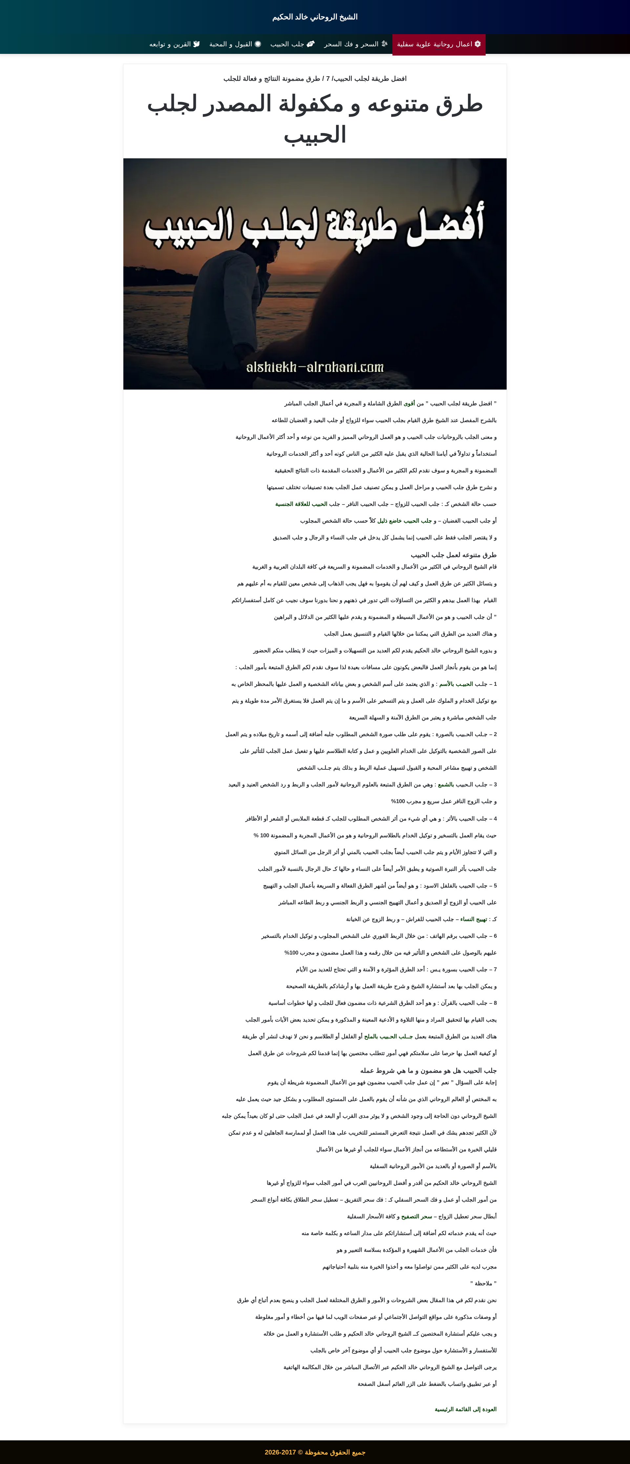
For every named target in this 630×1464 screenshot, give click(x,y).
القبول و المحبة (232, 44)
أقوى (409, 403)
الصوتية (434, 869)
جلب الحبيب (288, 44)
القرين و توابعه (171, 44)
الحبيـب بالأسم (456, 684)
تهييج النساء (473, 919)
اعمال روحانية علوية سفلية (436, 44)
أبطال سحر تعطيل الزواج (467, 1216)
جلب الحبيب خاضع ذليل (404, 521)
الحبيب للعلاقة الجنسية (301, 504)
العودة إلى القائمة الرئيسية (466, 1409)
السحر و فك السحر (352, 44)
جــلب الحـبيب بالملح (388, 1036)
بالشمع (446, 784)
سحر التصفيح (416, 1216)
